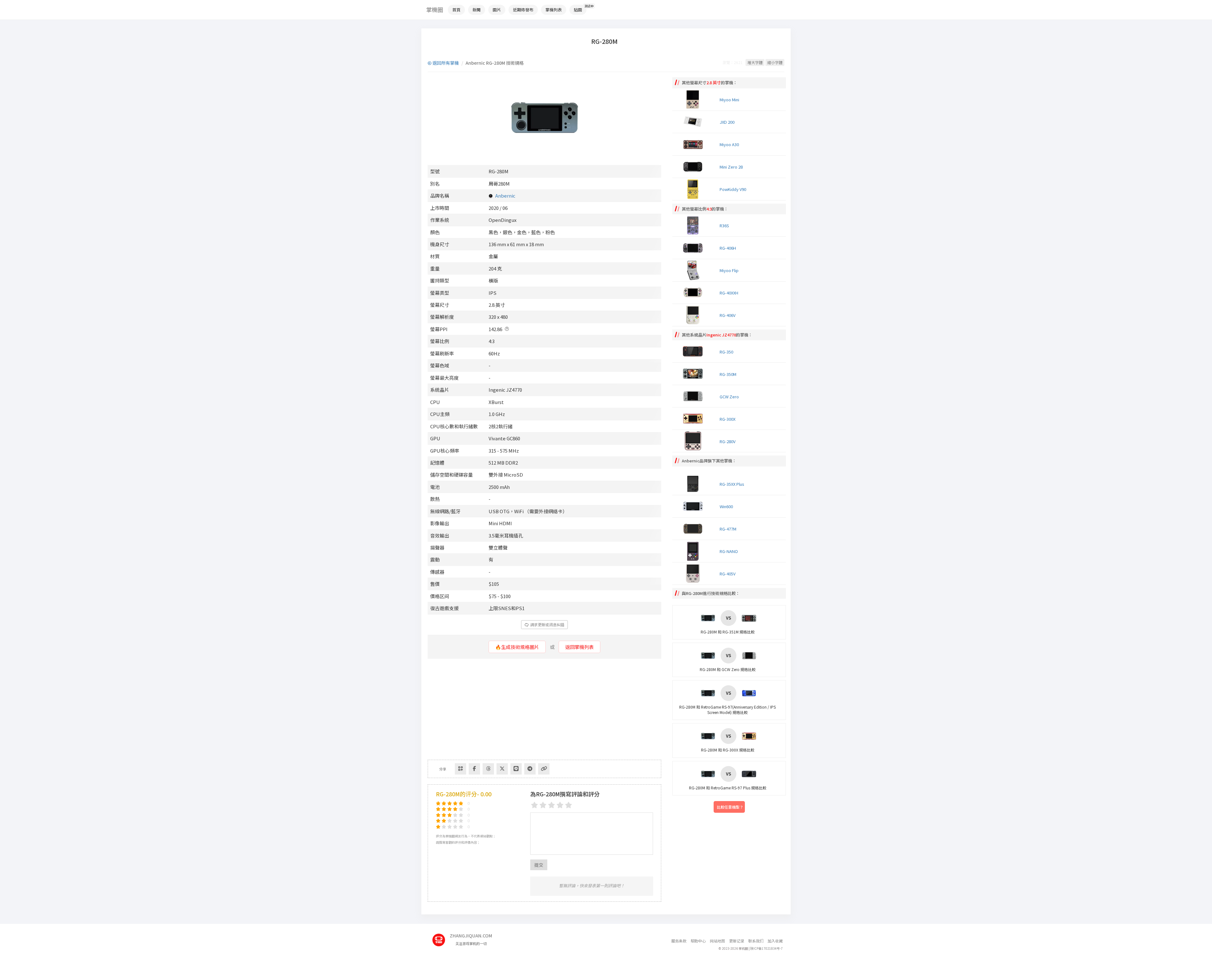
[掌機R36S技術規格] (694, 225)
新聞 (476, 10)
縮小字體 (774, 62)
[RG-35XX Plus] (694, 484)
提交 (538, 865)
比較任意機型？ (730, 807)
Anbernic (505, 195)
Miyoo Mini (729, 100)
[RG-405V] (694, 573)
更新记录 (736, 940)
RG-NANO (729, 551)
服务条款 (678, 940)
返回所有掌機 (445, 63)
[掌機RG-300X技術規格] (694, 418)
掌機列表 (553, 10)
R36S (724, 226)
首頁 (456, 10)
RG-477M (728, 529)
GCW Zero (729, 397)
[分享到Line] (516, 769)
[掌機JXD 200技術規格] (694, 122)
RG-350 (726, 352)
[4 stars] (560, 805)
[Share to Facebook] (474, 769)
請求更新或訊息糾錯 (546, 624)
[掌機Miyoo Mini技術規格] (694, 99)
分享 (442, 768)
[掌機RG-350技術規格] (694, 351)
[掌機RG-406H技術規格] (694, 248)
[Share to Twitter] (502, 769)
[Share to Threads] (488, 769)
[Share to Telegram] (530, 769)
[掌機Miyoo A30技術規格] (694, 144)
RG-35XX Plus (732, 484)
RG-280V (727, 441)
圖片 (497, 10)
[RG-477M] (694, 529)
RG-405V (727, 574)
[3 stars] (551, 805)
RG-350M (728, 374)
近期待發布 (523, 10)
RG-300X (727, 419)
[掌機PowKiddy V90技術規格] (694, 189)
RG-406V (727, 315)
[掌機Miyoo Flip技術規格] (694, 270)
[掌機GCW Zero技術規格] (694, 396)
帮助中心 (698, 940)
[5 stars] (568, 805)
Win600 (726, 506)
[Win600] (694, 506)
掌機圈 (434, 9)
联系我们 (755, 940)
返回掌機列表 (579, 647)
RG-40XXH (729, 293)
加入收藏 (775, 940)
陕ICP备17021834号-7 (766, 948)
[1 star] (534, 805)
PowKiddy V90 (733, 189)
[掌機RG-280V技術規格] (694, 441)
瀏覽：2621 (732, 62)
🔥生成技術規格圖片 (517, 647)
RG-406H (728, 248)
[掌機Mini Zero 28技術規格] (694, 167)
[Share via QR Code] (460, 769)
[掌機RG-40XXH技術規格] (694, 293)
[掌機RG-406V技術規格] (694, 315)
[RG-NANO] (694, 551)
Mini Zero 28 (731, 167)
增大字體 (755, 62)
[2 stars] (543, 805)
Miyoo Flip (729, 270)
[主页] (441, 937)
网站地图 (717, 940)
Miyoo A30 (729, 144)
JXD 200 (727, 122)
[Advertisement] (544, 709)
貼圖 (578, 10)
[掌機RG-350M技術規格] (694, 374)
